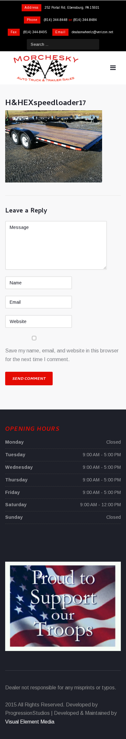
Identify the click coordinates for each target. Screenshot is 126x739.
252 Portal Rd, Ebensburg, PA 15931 (72, 7)
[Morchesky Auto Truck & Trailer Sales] (45, 68)
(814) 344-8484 (85, 20)
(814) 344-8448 (56, 20)
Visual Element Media (29, 721)
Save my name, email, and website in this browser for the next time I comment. (62, 355)
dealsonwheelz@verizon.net (92, 32)
